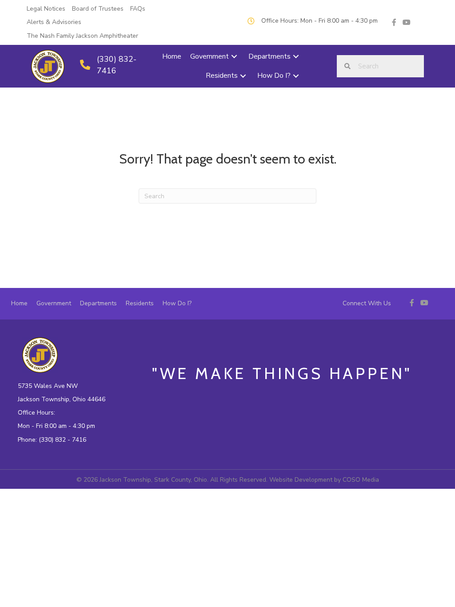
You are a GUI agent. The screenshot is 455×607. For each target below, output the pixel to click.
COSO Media (361, 479)
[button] (234, 57)
